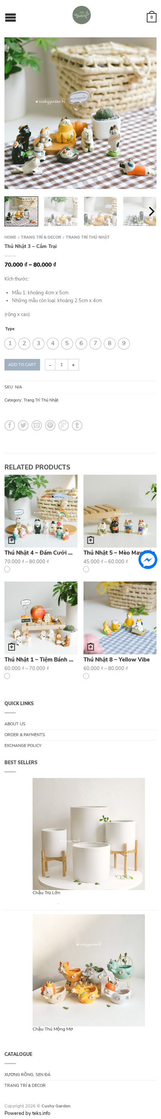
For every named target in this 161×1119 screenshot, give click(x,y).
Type (10, 329)
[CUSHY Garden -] (81, 15)
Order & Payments (24, 735)
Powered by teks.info (27, 1113)
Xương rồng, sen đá (27, 1075)
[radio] (10, 343)
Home (10, 237)
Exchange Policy (23, 745)
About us (14, 724)
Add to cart (22, 365)
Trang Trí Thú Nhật (88, 237)
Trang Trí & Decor (41, 237)
